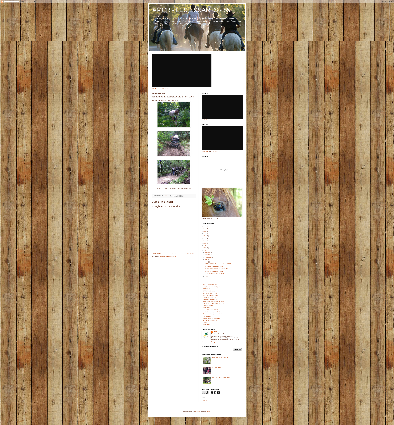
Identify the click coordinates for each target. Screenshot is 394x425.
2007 (205, 250)
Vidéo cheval (206, 324)
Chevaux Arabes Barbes (210, 293)
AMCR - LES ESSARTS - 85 (191, 9)
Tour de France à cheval (210, 320)
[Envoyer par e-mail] (175, 196)
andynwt (197, 411)
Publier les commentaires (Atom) (169, 256)
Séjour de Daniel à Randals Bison (214, 273)
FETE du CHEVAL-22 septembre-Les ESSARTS (218, 264)
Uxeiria (205, 322)
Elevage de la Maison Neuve (211, 299)
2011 (205, 240)
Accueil (174, 253)
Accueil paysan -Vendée (210, 285)
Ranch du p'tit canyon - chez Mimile (213, 314)
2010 (205, 243)
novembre (208, 254)
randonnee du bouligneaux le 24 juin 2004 (216, 269)
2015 (205, 231)
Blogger (209, 411)
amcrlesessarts (166, 88)
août (206, 259)
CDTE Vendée (207, 289)
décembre (208, 252)
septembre (208, 257)
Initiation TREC (207, 307)
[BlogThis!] (177, 196)
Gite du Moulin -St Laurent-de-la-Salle (213, 303)
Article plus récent (158, 253)
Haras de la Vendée (208, 305)
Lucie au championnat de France (214, 271)
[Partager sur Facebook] (180, 196)
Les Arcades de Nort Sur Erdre (220, 357)
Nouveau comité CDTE (218, 367)
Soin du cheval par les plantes (211, 318)
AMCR (215, 332)
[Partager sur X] (179, 196)
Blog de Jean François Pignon (211, 287)
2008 (205, 248)
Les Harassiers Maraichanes (211, 310)
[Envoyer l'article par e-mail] (171, 195)
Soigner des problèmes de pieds (214, 266)
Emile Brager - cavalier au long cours (213, 301)
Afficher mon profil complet (209, 342)
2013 (205, 236)
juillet (206, 262)
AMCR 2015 (155, 88)
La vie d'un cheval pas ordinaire (212, 312)
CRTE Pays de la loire (209, 291)
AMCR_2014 (205, 120)
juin (206, 276)
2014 (205, 233)
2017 (205, 226)
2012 (205, 238)
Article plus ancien (190, 253)
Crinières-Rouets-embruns (210, 295)
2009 (205, 245)
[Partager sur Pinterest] (182, 196)
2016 (205, 228)
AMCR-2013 (205, 151)
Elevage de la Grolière (209, 297)
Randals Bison (207, 316)
